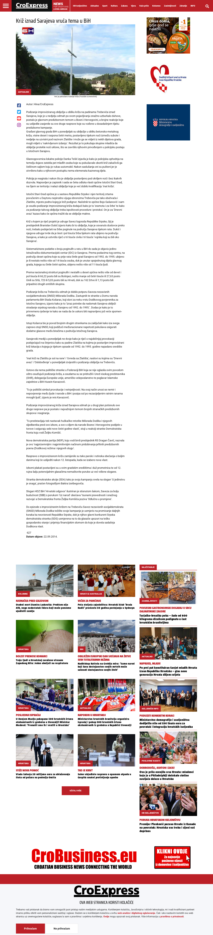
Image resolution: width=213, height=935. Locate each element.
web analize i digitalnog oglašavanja (136, 913)
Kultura (114, 6)
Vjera (133, 6)
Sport (104, 6)
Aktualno (94, 6)
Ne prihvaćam (62, 928)
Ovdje (106, 916)
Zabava (124, 6)
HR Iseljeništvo (80, 6)
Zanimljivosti (170, 6)
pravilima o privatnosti (172, 916)
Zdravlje (183, 6)
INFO (193, 6)
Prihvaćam (30, 928)
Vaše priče (144, 6)
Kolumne (156, 6)
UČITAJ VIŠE (75, 790)
